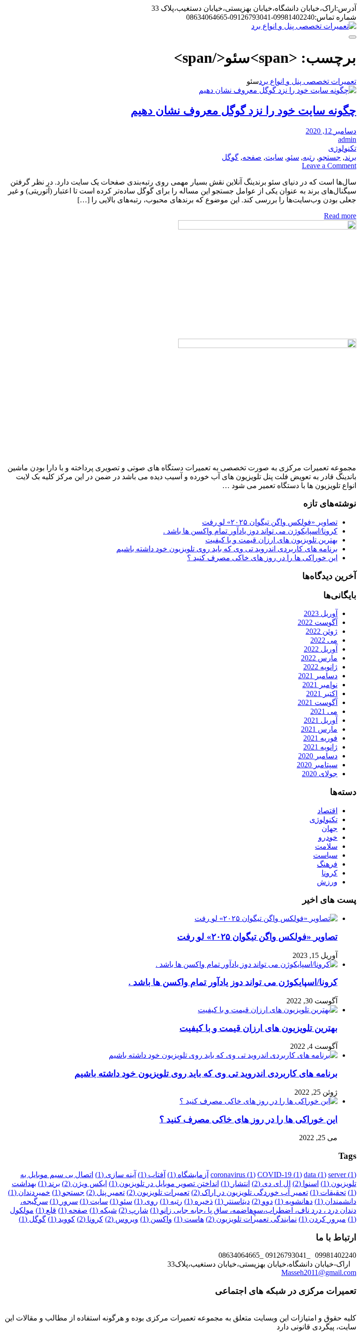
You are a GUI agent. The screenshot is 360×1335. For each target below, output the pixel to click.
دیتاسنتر (232, 1201)
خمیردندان (29, 1192)
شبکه (103, 1210)
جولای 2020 (320, 774)
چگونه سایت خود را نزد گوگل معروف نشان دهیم (243, 110)
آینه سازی (115, 1175)
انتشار (235, 1183)
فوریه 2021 (320, 738)
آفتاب (151, 1175)
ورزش (327, 882)
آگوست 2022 (318, 622)
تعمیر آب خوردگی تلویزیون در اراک (249, 1192)
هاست (189, 1219)
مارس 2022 (319, 658)
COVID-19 (279, 1175)
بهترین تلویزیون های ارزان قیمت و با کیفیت (271, 540)
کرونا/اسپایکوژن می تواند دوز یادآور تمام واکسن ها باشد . (250, 531)
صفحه (252, 157)
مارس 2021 (319, 729)
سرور (64, 1201)
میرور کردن (322, 1219)
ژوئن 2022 (322, 631)
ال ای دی (271, 1183)
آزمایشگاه (188, 1175)
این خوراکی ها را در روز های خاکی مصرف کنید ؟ (262, 558)
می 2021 (324, 711)
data (315, 1175)
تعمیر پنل (105, 1192)
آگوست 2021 (318, 702)
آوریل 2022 (321, 649)
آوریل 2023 (321, 613)
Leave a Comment (329, 166)
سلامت (326, 846)
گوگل (230, 157)
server (342, 1175)
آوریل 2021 (321, 720)
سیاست (325, 855)
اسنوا (305, 1183)
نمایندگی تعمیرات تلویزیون (251, 1219)
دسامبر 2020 (318, 756)
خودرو (328, 837)
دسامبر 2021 (318, 676)
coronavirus (232, 1175)
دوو (262, 1201)
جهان (330, 828)
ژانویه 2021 (320, 747)
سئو (293, 157)
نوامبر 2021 (320, 685)
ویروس (121, 1219)
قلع (46, 1210)
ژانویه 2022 (320, 667)
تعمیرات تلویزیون (158, 1192)
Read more (340, 216)
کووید (61, 1219)
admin (347, 139)
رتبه (309, 157)
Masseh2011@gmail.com (318, 1272)
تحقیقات (328, 1192)
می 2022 (324, 640)
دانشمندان (335, 1201)
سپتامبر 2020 (317, 765)
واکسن (156, 1219)
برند (350, 157)
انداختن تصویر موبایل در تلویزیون (164, 1183)
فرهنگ (327, 864)
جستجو (330, 157)
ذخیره (198, 1201)
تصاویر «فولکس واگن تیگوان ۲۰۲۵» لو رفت (270, 522)
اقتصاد (327, 811)
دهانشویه (294, 1201)
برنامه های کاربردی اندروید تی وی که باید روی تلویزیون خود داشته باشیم (227, 549)
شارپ (133, 1210)
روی (146, 1201)
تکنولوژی (342, 148)
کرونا (330, 873)
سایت (274, 157)
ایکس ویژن (84, 1183)
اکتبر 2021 (322, 693)
